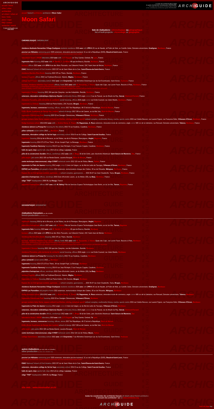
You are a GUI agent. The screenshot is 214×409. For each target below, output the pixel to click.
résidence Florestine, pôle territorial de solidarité (40, 100)
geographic (134, 32)
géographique (135, 30)
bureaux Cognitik (28, 77)
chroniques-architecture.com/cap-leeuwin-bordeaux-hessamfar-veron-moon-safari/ (51, 86)
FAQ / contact (7, 23)
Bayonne (97, 138)
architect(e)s (6, 11)
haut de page (204, 406)
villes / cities (6, 8)
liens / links (6, 17)
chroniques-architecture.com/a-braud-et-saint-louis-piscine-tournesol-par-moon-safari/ (52, 54)
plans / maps (7, 20)
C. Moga (76, 154)
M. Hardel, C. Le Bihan (61, 62)
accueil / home (7, 5)
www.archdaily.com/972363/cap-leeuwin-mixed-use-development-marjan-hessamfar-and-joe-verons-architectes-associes (64, 88)
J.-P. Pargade (67, 58)
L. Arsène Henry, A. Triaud (66, 123)
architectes (38, 13)
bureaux (25, 65)
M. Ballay (60, 225)
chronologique (119, 30)
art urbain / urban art (10, 14)
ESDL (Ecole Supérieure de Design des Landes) (40, 111)
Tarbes (96, 161)
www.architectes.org (131, 398)
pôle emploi (26, 158)
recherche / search (9, 25)
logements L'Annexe (29, 92)
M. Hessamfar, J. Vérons (85, 85)
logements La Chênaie (30, 104)
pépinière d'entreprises (30, 184)
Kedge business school (31, 123)
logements (26, 138)
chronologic (120, 32)
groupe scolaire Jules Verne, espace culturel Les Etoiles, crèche (46, 119)
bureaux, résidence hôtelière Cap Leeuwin (38, 85)
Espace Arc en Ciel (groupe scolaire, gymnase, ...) (41, 173)
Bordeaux (161, 48)
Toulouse (124, 81)
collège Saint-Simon (29, 81)
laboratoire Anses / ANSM (31, 58)
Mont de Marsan (107, 108)
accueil (24, 13)
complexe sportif (78, 119)
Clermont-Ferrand (132, 96)
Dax (133, 154)
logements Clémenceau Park (33, 115)
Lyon (95, 58)
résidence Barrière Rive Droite (33, 73)
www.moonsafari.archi (44, 387)
